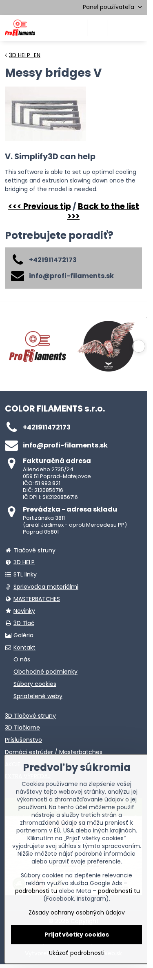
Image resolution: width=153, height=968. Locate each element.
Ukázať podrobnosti (76, 953)
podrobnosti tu (36, 891)
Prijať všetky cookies (76, 934)
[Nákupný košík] (117, 28)
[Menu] (137, 28)
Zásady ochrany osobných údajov (77, 912)
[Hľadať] (97, 28)
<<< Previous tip (39, 206)
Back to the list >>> (103, 211)
